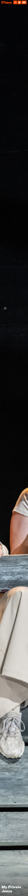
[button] (15, 2)
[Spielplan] (19, 2)
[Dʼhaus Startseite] (6, 2)
